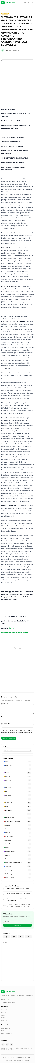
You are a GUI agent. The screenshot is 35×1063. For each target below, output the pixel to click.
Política (3, 1017)
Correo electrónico (6, 723)
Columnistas (4, 1020)
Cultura (3, 1015)
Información (4, 1010)
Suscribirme (17, 925)
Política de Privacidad (7, 1033)
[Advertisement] (17, 667)
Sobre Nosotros (5, 1028)
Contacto (3, 1031)
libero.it (11, 628)
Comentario (4, 703)
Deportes (3, 1012)
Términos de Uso (5, 1036)
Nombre (3, 717)
